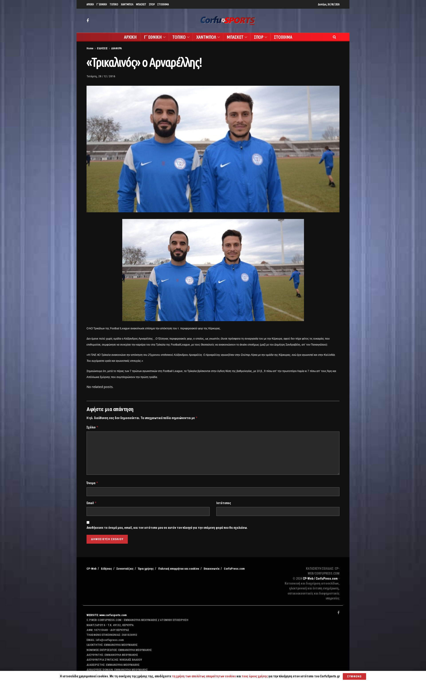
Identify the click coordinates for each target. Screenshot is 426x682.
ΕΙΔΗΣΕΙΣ (102, 48)
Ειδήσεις (106, 568)
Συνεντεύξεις (125, 568)
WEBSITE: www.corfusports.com (107, 615)
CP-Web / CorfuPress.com (320, 578)
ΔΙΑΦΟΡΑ (116, 48)
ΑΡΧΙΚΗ (90, 4)
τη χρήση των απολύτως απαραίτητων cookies (204, 676)
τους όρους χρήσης (255, 676)
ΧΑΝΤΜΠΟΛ (127, 4)
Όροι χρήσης (146, 568)
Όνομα (92, 483)
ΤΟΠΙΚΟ (114, 4)
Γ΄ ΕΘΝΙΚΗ (102, 4)
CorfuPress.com (234, 568)
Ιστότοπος (223, 503)
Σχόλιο (93, 427)
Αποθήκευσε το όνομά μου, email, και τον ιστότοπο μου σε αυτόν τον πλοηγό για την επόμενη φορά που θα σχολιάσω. (167, 527)
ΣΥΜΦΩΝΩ (354, 676)
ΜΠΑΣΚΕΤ (141, 4)
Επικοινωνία (211, 568)
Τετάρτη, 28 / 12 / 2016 (101, 76)
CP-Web (92, 568)
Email (92, 503)
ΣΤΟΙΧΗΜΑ (163, 4)
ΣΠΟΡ (152, 4)
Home (90, 48)
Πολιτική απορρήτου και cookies (178, 568)
